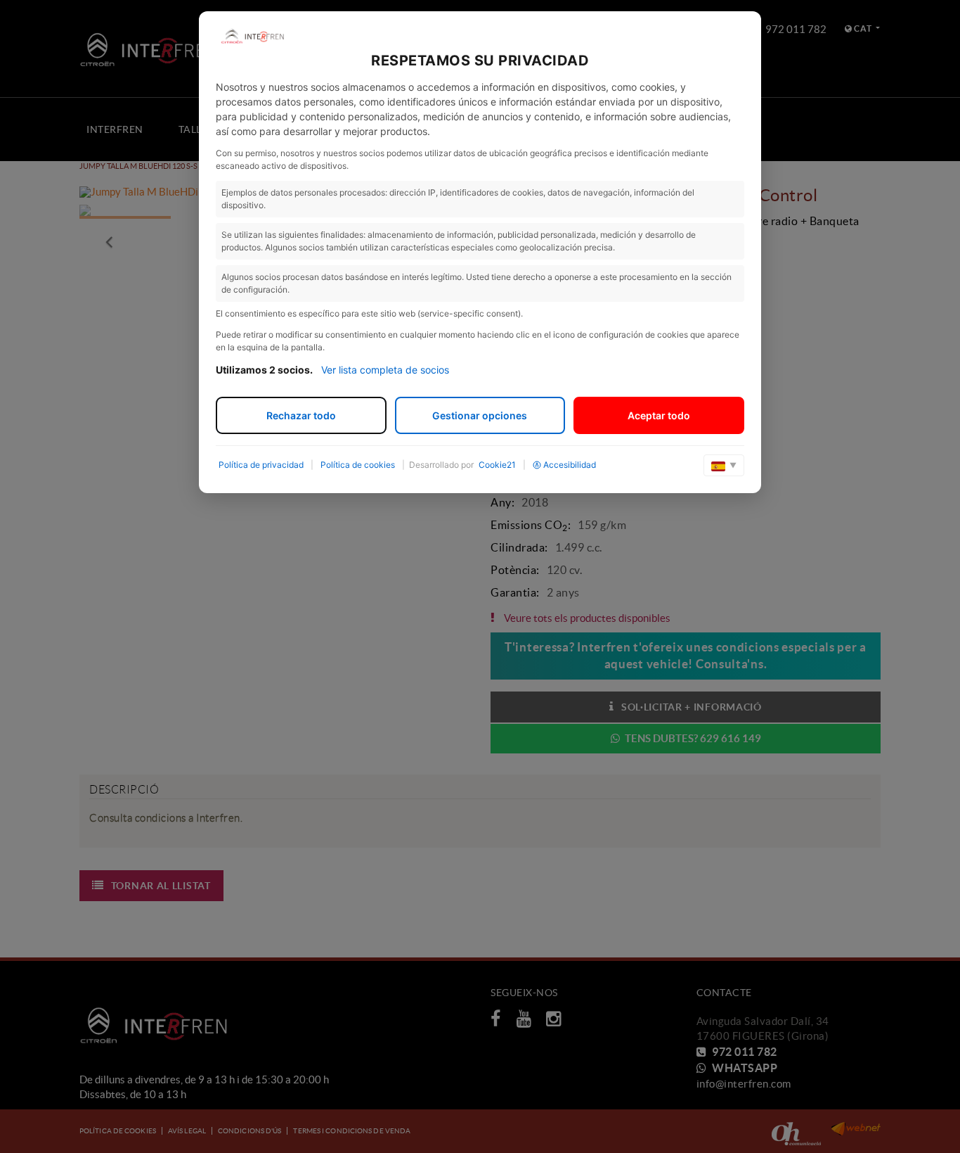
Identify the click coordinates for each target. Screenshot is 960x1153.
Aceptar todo (659, 415)
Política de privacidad (261, 464)
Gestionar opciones (479, 415)
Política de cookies (357, 464)
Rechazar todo (301, 415)
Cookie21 (497, 464)
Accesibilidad (569, 464)
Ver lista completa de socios (385, 370)
